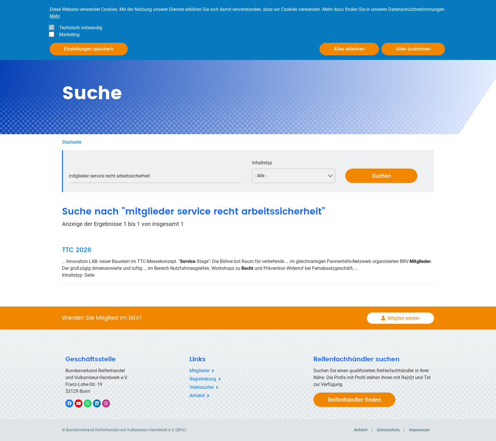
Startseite (71, 142)
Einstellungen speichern (88, 49)
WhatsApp (91, 403)
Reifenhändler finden (354, 399)
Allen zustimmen (413, 49)
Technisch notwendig (80, 27)
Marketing (69, 34)
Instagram (109, 403)
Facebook (72, 403)
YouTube (81, 403)
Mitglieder (199, 370)
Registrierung (202, 379)
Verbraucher (201, 387)
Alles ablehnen (349, 49)
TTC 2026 (76, 250)
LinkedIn (100, 403)
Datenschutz (388, 430)
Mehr (55, 16)
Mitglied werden (404, 318)
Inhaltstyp (262, 162)
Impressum (419, 430)
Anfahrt (197, 395)
